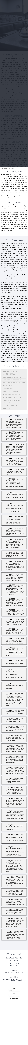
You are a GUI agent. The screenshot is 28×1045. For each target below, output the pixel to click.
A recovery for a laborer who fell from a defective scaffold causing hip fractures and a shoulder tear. (15, 901)
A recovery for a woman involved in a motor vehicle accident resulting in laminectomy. (14, 827)
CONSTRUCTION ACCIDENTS (12, 377)
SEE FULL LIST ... (8, 408)
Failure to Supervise (10, 405)
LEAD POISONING (8, 388)
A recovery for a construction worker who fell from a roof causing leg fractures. (15, 780)
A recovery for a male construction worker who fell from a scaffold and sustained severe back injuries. (15, 640)
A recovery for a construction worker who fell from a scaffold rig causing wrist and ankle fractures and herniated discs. (15, 496)
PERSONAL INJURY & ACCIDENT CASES (11, 372)
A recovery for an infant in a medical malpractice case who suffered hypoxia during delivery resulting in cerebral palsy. (15, 461)
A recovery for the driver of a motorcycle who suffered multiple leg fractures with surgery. (15, 728)
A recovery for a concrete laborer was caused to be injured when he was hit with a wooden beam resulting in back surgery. (15, 759)
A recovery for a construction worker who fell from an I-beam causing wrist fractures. (15, 554)
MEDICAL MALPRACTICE (10, 391)
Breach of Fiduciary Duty (12, 398)
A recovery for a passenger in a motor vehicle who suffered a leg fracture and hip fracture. (14, 911)
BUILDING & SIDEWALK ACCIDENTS (14, 383)
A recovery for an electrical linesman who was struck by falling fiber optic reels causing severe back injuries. (15, 532)
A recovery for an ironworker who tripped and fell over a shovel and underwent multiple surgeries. (15, 631)
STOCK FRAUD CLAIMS (12, 395)
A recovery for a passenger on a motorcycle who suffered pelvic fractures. (15, 711)
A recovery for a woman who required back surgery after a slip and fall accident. (15, 471)
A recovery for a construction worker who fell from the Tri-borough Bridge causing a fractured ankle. (15, 621)
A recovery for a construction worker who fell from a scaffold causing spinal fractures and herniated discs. (15, 612)
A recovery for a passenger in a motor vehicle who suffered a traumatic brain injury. (15, 686)
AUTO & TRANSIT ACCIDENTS (12, 380)
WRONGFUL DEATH (9, 385)
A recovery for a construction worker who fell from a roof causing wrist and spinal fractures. (15, 737)
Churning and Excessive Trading (11, 401)
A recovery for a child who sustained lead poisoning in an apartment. (14, 719)
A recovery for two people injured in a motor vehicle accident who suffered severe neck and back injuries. (15, 662)
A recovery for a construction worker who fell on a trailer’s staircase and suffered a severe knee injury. (15, 892)
